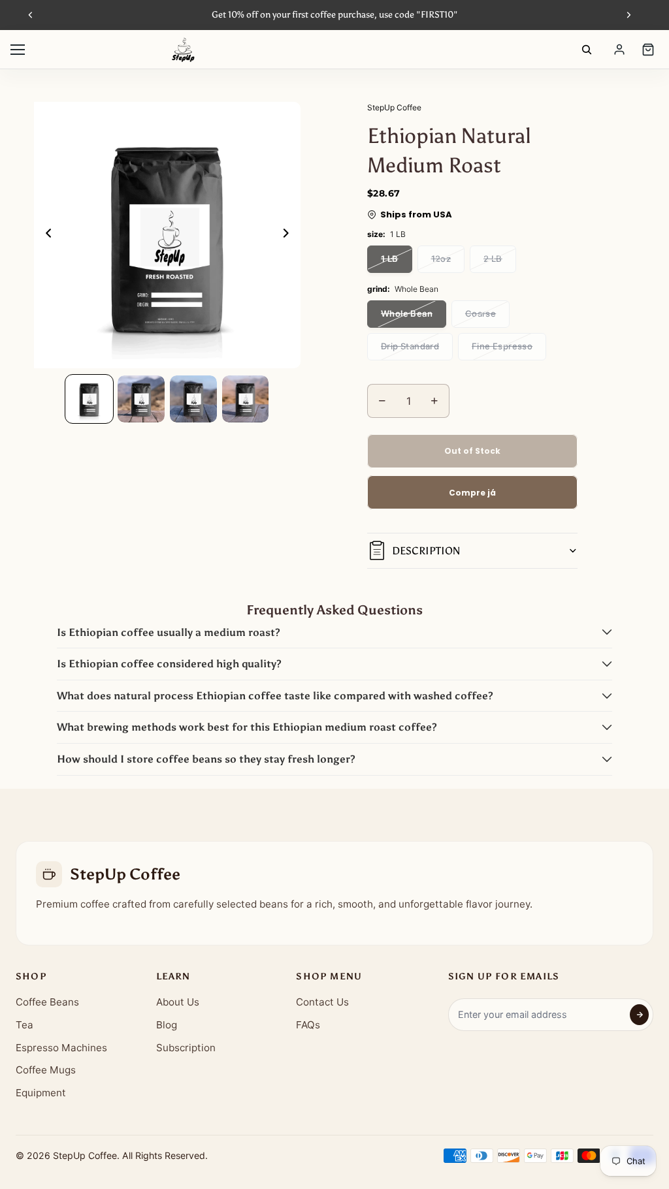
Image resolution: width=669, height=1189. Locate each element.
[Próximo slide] (628, 15)
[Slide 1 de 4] (89, 398)
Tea (24, 1025)
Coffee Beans (47, 1002)
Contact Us (322, 1002)
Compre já (472, 492)
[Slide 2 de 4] (141, 398)
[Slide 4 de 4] (245, 398)
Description (426, 551)
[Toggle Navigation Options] (17, 49)
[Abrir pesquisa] (586, 49)
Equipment (41, 1092)
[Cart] (648, 49)
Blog (166, 1025)
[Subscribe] (639, 1014)
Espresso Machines (61, 1047)
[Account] (619, 49)
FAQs (308, 1025)
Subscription (186, 1047)
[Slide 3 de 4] (193, 398)
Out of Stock (472, 450)
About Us (177, 1002)
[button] (334, 632)
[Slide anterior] (30, 15)
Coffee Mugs (46, 1070)
